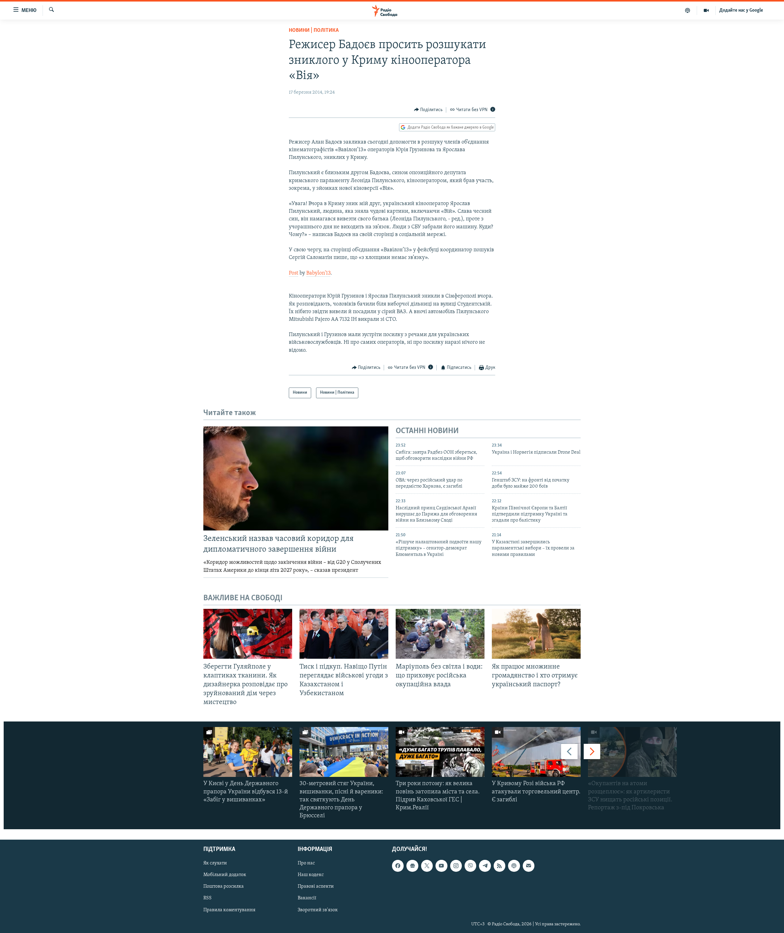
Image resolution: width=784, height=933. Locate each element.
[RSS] (499, 865)
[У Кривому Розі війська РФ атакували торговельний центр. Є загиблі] (536, 752)
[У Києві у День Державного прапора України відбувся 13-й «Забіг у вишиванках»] (247, 752)
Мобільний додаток (224, 874)
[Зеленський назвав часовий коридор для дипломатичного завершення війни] (295, 478)
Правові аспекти (316, 886)
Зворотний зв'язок (318, 909)
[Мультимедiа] (706, 10)
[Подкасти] (687, 10)
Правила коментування (229, 909)
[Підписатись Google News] (412, 865)
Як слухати (215, 863)
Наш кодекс (311, 874)
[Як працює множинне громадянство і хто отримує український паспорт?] (536, 634)
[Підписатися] (528, 865)
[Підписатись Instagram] (456, 865)
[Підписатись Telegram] (485, 865)
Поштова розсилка (223, 886)
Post (293, 273)
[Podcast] (514, 865)
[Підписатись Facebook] (398, 865)
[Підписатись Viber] (470, 865)
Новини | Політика (314, 30)
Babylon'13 (318, 273)
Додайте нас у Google (741, 10)
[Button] (428, 110)
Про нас (306, 863)
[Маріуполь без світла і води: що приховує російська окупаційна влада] (440, 634)
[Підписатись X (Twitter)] (427, 865)
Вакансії (307, 898)
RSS (207, 898)
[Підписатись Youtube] (441, 865)
